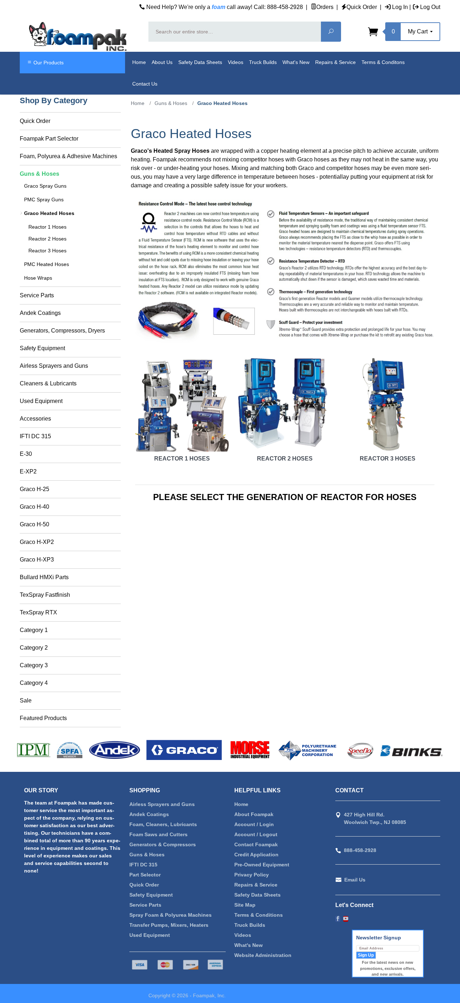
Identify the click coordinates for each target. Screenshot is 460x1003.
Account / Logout (255, 834)
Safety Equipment (42, 348)
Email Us (354, 880)
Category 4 (34, 683)
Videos (235, 62)
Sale (26, 700)
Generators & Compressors (162, 844)
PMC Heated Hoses (46, 264)
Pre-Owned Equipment (261, 864)
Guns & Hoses (39, 174)
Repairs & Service (335, 62)
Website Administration (262, 955)
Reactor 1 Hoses (182, 458)
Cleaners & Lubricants (48, 383)
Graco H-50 (34, 524)
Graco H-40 (34, 507)
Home (139, 62)
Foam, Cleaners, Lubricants (163, 824)
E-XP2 (28, 471)
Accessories (35, 419)
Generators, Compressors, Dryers (62, 331)
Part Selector (145, 875)
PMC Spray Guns (44, 199)
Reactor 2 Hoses (285, 458)
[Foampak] (79, 37)
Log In (399, 7)
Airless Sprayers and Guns (54, 366)
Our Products (48, 62)
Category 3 (34, 665)
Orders (325, 7)
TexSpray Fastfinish (45, 595)
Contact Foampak (256, 844)
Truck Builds (263, 62)
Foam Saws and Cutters (158, 834)
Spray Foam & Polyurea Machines (170, 915)
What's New (295, 62)
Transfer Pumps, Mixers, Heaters (168, 925)
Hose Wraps (38, 278)
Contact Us (144, 84)
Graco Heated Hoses (49, 213)
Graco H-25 (34, 489)
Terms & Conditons (383, 62)
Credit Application (256, 854)
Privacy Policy (251, 875)
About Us (162, 62)
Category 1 (34, 630)
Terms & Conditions (258, 915)
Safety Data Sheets (200, 62)
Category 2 (34, 648)
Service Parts (37, 295)
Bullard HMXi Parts (44, 577)
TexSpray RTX (38, 612)
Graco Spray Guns (45, 186)
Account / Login (254, 824)
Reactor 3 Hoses (387, 458)
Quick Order (361, 7)
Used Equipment (41, 401)
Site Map (245, 905)
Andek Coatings (40, 313)
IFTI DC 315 (35, 436)
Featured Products (43, 718)
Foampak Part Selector (49, 139)
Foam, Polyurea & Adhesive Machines (68, 156)
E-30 (26, 454)
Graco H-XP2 (37, 542)
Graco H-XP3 (37, 560)
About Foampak (253, 814)
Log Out (429, 7)
